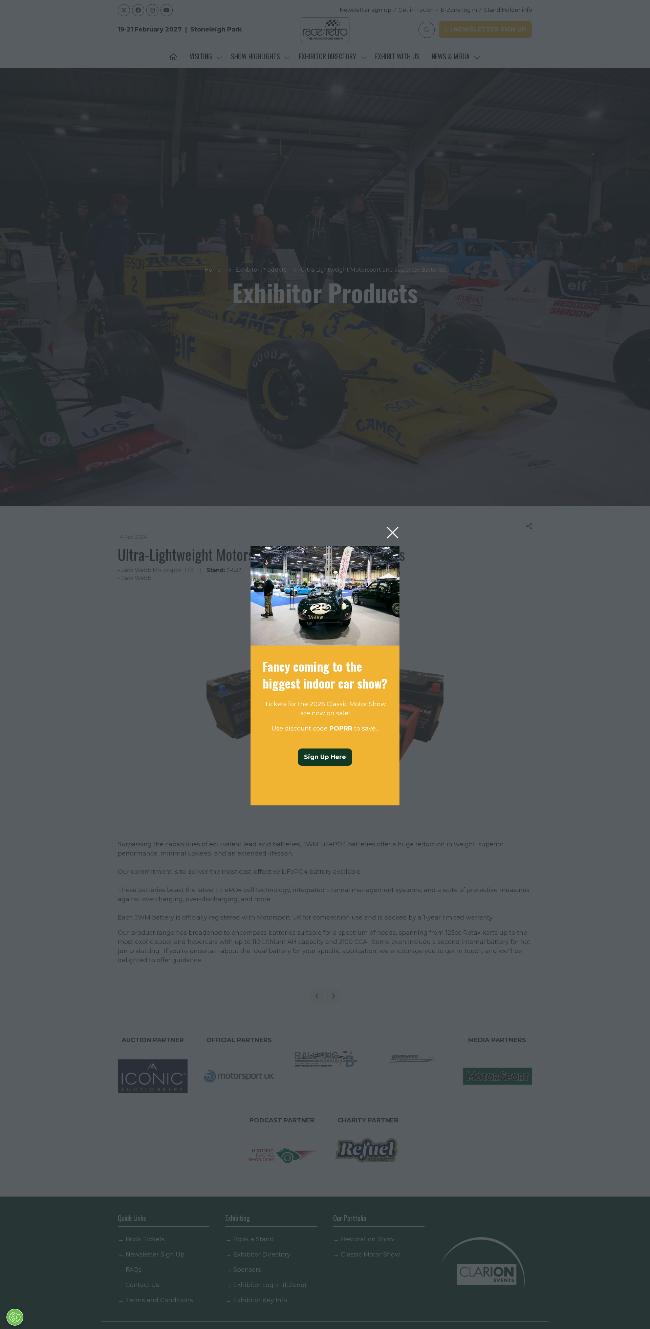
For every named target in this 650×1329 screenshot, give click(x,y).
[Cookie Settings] (14, 1317)
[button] (392, 533)
